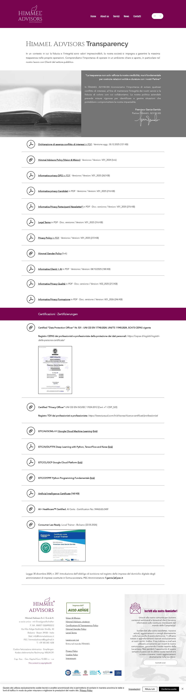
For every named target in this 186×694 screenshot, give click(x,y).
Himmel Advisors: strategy (78, 621)
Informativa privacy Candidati (53, 191)
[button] (104, 15)
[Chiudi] (182, 689)
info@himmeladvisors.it (43, 636)
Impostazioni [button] (134, 689)
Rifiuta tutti (150, 689)
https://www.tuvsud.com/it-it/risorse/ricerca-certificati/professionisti (123, 415)
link (95, 431)
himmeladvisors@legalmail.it (41, 639)
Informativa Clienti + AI (50, 269)
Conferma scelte (169, 689)
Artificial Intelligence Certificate (54, 493)
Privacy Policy (86, 690)
